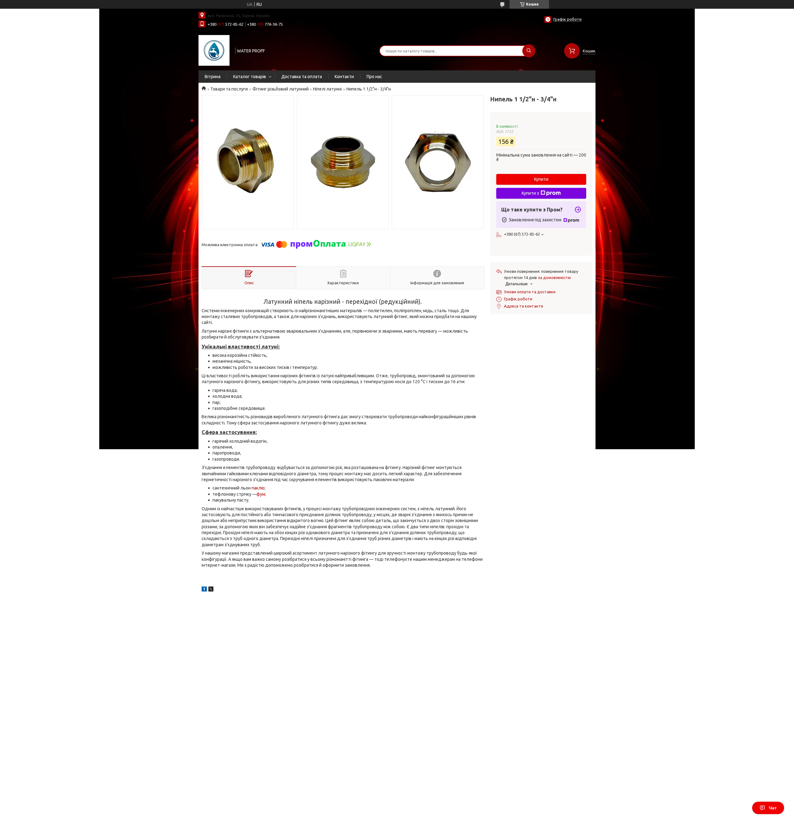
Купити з (530, 193)
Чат (773, 807)
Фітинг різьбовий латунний (280, 88)
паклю (258, 487)
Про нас (374, 76)
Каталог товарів (249, 76)
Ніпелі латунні (327, 88)
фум (260, 494)
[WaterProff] (214, 50)
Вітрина (213, 76)
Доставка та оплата (301, 76)
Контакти (344, 76)
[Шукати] (528, 50)
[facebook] (204, 589)
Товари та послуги (229, 88)
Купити (541, 179)
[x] (210, 589)
